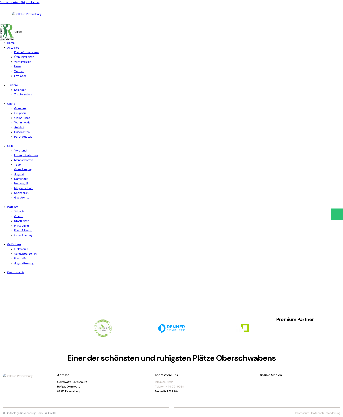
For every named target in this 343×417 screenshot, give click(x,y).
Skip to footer (30, 2)
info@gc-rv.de (164, 382)
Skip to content (10, 2)
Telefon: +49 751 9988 (169, 386)
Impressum (302, 413)
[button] (337, 214)
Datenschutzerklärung (325, 413)
